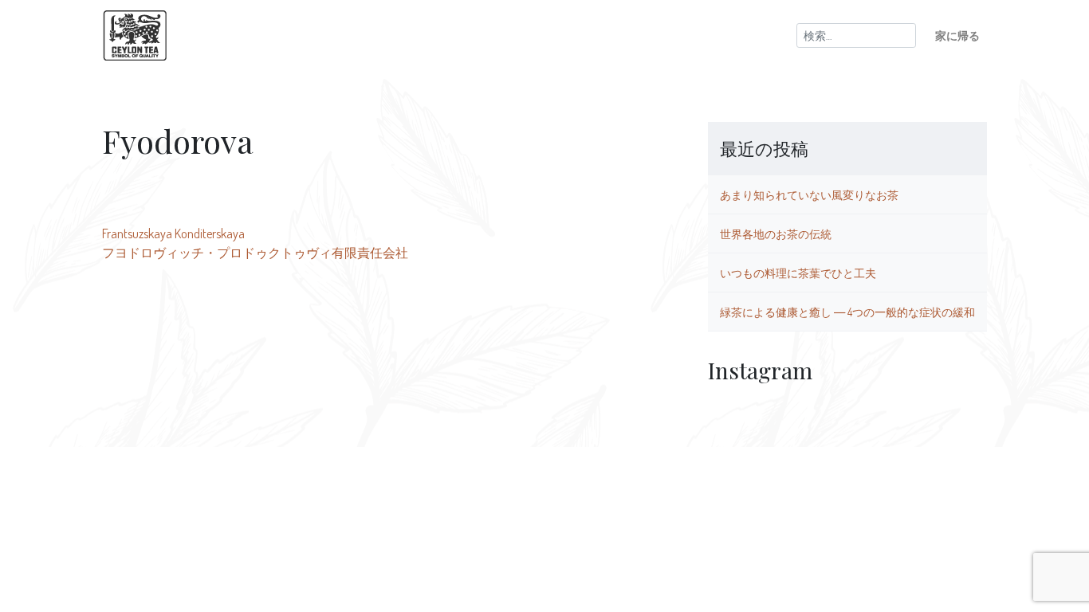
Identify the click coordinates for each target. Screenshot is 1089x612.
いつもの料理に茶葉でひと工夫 (798, 272)
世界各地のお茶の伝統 (775, 233)
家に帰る (957, 35)
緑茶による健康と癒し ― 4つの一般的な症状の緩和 (847, 311)
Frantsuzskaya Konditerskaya (173, 233)
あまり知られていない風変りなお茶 (809, 194)
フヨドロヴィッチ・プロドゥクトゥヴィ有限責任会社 (255, 253)
